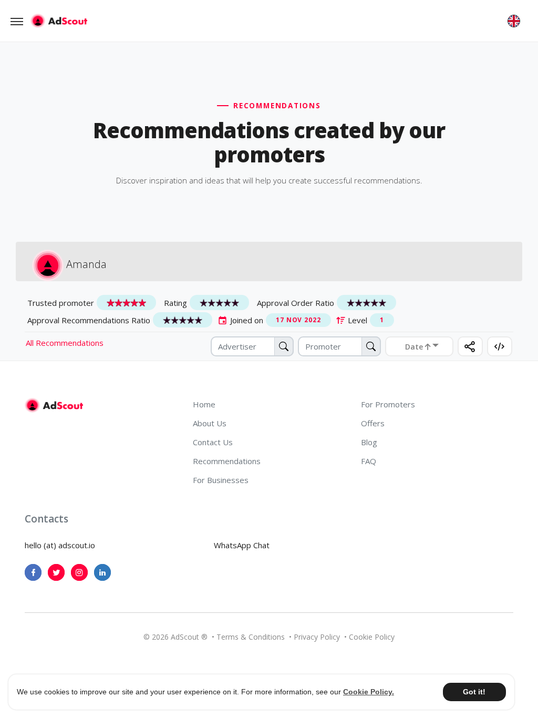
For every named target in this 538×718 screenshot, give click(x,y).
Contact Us (213, 442)
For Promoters (388, 404)
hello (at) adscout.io (60, 545)
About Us (209, 423)
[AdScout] (54, 405)
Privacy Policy (317, 637)
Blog (369, 442)
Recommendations (227, 461)
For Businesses (221, 480)
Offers (373, 423)
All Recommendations (65, 342)
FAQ (368, 461)
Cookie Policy (372, 637)
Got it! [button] (474, 692)
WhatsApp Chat (242, 545)
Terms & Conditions (250, 637)
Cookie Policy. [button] (368, 692)
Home (204, 404)
